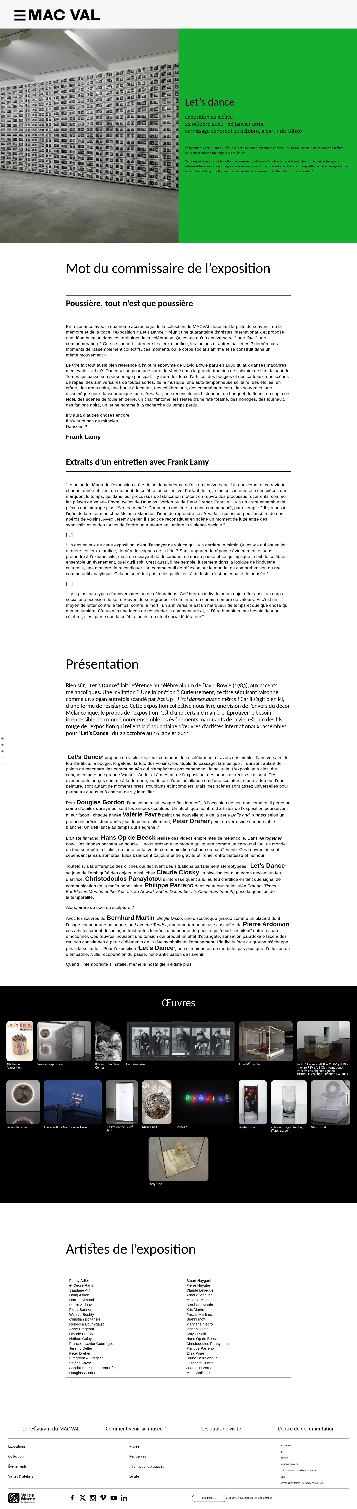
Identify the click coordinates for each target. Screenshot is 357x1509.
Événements (17, 1467)
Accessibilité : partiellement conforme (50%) (302, 1483)
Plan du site (286, 1446)
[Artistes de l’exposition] (2, 767)
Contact (284, 1458)
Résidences (137, 1457)
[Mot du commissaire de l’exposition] (2, 748)
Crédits (284, 1477)
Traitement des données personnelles (299, 1471)
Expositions (16, 1447)
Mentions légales (289, 1464)
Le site (134, 1477)
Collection (16, 1457)
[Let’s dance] (2, 742)
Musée (134, 1447)
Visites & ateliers (20, 1477)
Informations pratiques (146, 1467)
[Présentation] (2, 754)
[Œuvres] (2, 761)
